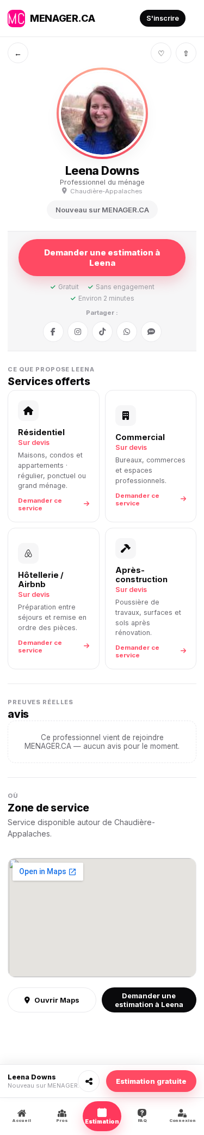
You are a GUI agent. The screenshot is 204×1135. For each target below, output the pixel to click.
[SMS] (151, 331)
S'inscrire (162, 18)
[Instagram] (77, 331)
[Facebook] (53, 331)
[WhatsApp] (126, 331)
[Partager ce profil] (89, 1081)
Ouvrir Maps (56, 1000)
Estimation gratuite (151, 1081)
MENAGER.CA (62, 18)
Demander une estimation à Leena (102, 257)
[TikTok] (102, 331)
